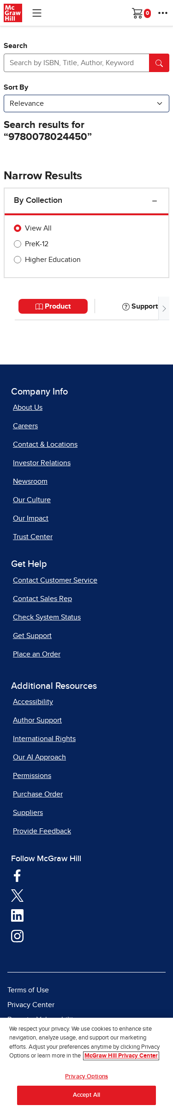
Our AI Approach (39, 757)
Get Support (32, 635)
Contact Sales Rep (42, 598)
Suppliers (28, 812)
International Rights (44, 738)
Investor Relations (42, 463)
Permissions (32, 775)
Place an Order (36, 654)
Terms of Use (28, 990)
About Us (27, 407)
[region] (86, 1065)
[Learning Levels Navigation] (37, 13)
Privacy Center (30, 1005)
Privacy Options (86, 1077)
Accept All (86, 1095)
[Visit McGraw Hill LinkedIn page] (17, 915)
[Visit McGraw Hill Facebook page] (17, 875)
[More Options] (162, 12)
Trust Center (33, 537)
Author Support (37, 720)
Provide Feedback (42, 831)
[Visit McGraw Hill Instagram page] (17, 935)
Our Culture (32, 500)
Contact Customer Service (55, 580)
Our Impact (30, 518)
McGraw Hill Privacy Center (121, 1056)
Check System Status (47, 617)
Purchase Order (38, 794)
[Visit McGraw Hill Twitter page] (17, 895)
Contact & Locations (45, 444)
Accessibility (33, 701)
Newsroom (30, 481)
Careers (25, 426)
